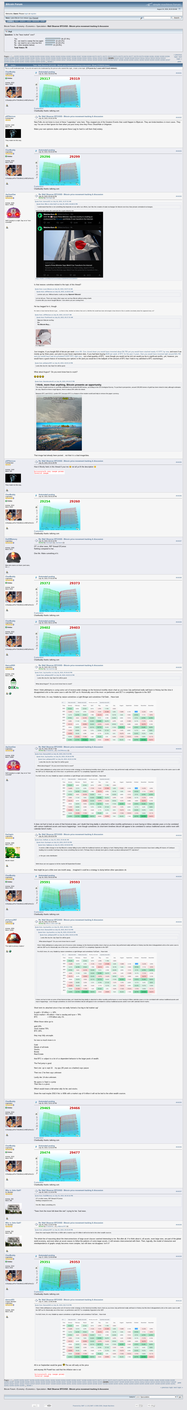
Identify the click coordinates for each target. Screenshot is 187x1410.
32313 (152, 58)
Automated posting (47, 72)
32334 (100, 60)
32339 (126, 60)
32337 (115, 60)
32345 (157, 60)
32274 (115, 56)
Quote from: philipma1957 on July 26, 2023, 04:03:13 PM (54, 363)
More (43, 21)
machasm (59, 542)
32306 (116, 58)
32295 (58, 58)
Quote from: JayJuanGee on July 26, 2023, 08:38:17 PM (53, 927)
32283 (162, 56)
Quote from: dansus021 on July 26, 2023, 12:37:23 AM (53, 201)
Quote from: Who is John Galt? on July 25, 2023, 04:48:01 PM (57, 204)
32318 (17, 60)
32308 (127, 58)
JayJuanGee (10, 194)
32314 (158, 58)
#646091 (179, 749)
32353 (32, 62)
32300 (84, 58)
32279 (141, 56)
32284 (167, 56)
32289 (27, 58)
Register (36, 21)
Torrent (35, 18)
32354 (37, 62)
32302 (95, 58)
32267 (79, 56)
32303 (100, 58)
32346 (162, 60)
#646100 (179, 1301)
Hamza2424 (10, 665)
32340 (131, 60)
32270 (94, 56)
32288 (22, 58)
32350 (17, 62)
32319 (22, 60)
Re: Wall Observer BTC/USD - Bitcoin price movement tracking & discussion (71, 116)
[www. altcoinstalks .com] (9, 951)
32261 (47, 56)
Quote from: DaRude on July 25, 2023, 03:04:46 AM (52, 839)
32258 (32, 56)
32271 (99, 56)
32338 (121, 60)
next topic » (179, 58)
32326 (58, 60)
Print (179, 61)
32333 (95, 60)
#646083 (179, 151)
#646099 (179, 1256)
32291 (37, 58)
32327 (63, 60)
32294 (53, 58)
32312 (147, 58)
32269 (89, 56)
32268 (84, 56)
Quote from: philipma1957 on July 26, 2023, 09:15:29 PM (54, 1230)
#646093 (179, 876)
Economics (30, 26)
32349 (11, 62)
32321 (32, 60)
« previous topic (178, 56)
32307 (121, 58)
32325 (53, 60)
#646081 (179, 73)
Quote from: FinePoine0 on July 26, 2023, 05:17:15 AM (55, 317)
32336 (110, 60)
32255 (16, 56)
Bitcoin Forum (9, 26)
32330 (79, 60)
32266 (73, 56)
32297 (69, 58)
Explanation (38, 108)
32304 (105, 58)
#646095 (179, 1102)
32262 (53, 56)
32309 (132, 58)
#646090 (179, 667)
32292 (43, 58)
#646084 (179, 196)
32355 (43, 62)
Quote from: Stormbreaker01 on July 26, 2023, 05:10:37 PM (54, 381)
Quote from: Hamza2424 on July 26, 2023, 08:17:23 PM (53, 754)
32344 (152, 60)
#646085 (179, 462)
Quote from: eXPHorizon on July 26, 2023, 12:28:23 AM (55, 291)
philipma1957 (11, 920)
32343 (147, 60)
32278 (136, 56)
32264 (63, 56)
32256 (21, 56)
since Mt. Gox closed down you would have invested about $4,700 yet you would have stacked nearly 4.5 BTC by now (122, 352)
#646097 (179, 1191)
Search (22, 21)
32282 (157, 56)
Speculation (41, 26)
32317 (11, 60)
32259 (37, 56)
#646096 (179, 1147)
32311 (142, 58)
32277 (131, 56)
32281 (151, 56)
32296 (63, 58)
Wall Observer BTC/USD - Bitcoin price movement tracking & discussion (78, 26)
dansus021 (9, 1300)
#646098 (179, 1225)
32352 (27, 62)
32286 (11, 58)
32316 (6, 60)
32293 (48, 58)
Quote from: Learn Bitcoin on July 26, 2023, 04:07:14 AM (54, 289)
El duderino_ (50, 750)
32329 (74, 60)
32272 (105, 56)
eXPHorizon (10, 116)
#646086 (179, 496)
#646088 (179, 577)
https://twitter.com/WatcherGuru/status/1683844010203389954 (56, 278)
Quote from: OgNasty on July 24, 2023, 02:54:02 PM (55, 845)
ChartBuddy (10, 72)
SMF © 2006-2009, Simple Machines (102, 1406)
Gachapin (49, 198)
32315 (163, 58)
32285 (6, 58)
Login (29, 21)
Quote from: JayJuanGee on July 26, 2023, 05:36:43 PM (53, 672)
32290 (32, 58)
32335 (105, 60)
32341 (136, 60)
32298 (74, 58)
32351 (22, 62)
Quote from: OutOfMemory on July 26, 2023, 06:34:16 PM (54, 1195)
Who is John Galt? (52, 923)
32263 (58, 56)
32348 (6, 62)
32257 (27, 56)
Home (10, 21)
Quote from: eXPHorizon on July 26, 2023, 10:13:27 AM (53, 315)
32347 (167, 60)
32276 (125, 56)
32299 (79, 58)
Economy (20, 26)
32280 (146, 56)
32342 (141, 60)
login (26, 14)
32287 (17, 58)
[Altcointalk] (9, 693)
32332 (89, 60)
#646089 (179, 622)
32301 (89, 58)
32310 (137, 58)
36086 (49, 62)
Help (16, 21)
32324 (48, 60)
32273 (110, 56)
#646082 (179, 117)
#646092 (179, 835)
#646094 (179, 922)
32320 (27, 60)
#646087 (179, 541)
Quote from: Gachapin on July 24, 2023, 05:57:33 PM (54, 842)
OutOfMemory (11, 539)
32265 (68, 56)
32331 (84, 60)
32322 (37, 60)
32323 (43, 60)
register (33, 14)
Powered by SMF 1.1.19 (81, 1406)
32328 (69, 60)
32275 (120, 56)
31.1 (30, 18)
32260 (42, 56)
